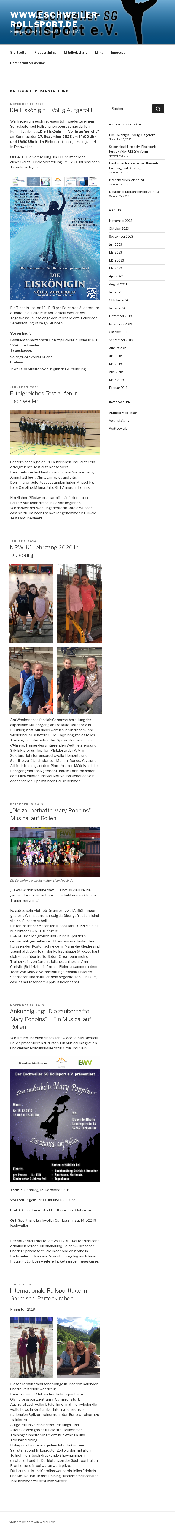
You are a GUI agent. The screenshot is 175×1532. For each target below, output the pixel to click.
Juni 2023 (115, 244)
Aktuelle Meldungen (123, 413)
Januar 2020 (117, 308)
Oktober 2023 (119, 228)
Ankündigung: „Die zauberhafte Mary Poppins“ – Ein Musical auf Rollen (50, 1019)
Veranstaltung (119, 420)
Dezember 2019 (120, 316)
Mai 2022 (115, 268)
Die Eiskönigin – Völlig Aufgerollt (51, 110)
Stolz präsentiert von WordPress (32, 1522)
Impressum (119, 52)
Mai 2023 (115, 252)
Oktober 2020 (119, 300)
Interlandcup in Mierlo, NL (127, 180)
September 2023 (121, 236)
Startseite (18, 52)
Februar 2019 (118, 387)
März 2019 (116, 380)
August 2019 (118, 348)
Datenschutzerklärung (27, 63)
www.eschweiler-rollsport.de (55, 19)
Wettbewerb (118, 428)
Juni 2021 (115, 292)
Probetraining (45, 52)
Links (99, 52)
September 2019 (121, 340)
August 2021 (118, 284)
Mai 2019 (115, 364)
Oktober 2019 (119, 332)
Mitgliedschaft (75, 52)
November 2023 (120, 220)
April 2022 (116, 276)
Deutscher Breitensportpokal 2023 (134, 192)
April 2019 (116, 371)
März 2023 (116, 260)
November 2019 (120, 324)
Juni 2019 (115, 356)
